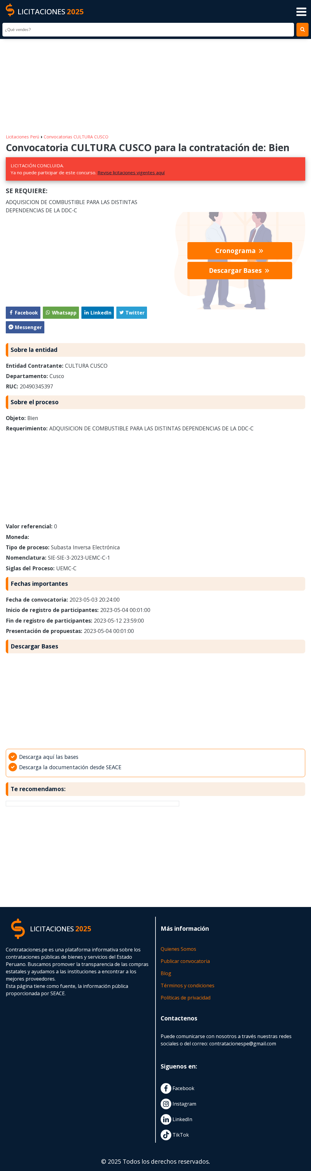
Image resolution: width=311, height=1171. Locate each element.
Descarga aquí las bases (48, 756)
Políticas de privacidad (185, 997)
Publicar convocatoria (185, 961)
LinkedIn (181, 1119)
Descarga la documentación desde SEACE (70, 767)
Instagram (183, 1103)
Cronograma (236, 250)
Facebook (182, 1088)
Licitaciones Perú (22, 137)
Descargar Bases (236, 270)
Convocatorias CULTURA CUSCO (76, 137)
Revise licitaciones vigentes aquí (131, 172)
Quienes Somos (178, 949)
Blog (166, 973)
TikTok (180, 1134)
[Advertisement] (155, 83)
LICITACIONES (51, 11)
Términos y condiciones (187, 985)
